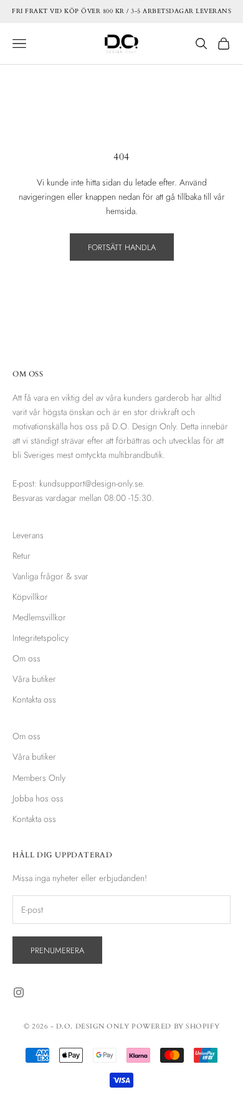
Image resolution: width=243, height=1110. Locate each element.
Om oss (26, 658)
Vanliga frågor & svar (50, 576)
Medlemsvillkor (39, 617)
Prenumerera (57, 950)
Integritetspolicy (40, 638)
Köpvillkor (30, 596)
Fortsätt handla (122, 247)
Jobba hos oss (38, 798)
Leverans (28, 535)
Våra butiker (34, 679)
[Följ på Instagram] (18, 992)
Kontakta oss (34, 699)
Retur (21, 555)
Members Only (38, 778)
